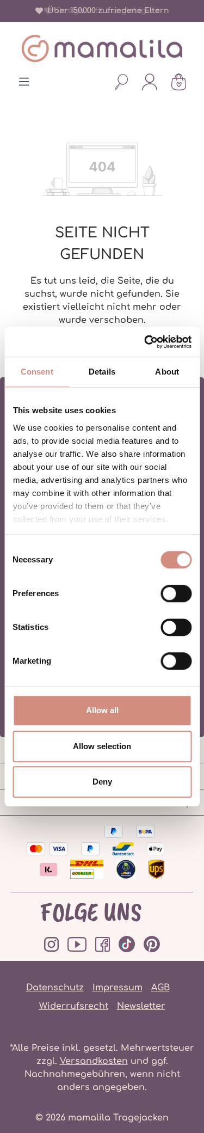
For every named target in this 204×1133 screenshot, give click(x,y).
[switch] (175, 593)
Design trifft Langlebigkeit (106, 11)
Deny (102, 781)
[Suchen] (121, 82)
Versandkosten (94, 1061)
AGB (160, 988)
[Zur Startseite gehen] (102, 48)
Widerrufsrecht (73, 1006)
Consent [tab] (37, 371)
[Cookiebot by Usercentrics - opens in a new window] (145, 342)
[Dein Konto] (149, 82)
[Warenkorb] (178, 82)
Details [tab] (102, 371)
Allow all (102, 710)
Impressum (117, 988)
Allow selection (102, 746)
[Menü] (24, 82)
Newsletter (141, 1006)
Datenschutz (55, 988)
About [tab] (167, 371)
